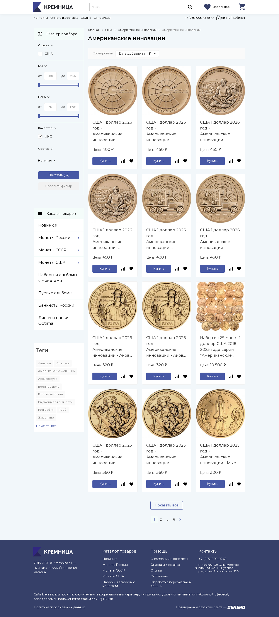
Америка (63, 363)
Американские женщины (56, 371)
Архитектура (47, 378)
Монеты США (51, 262)
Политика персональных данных (59, 607)
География (46, 409)
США (108, 30)
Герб (63, 409)
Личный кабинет (233, 17)
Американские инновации (137, 30)
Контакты (41, 17)
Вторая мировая (50, 394)
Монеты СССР (52, 250)
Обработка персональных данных (171, 584)
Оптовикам (102, 17)
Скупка (86, 17)
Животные (46, 417)
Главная (94, 30)
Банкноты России (56, 305)
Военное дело (49, 386)
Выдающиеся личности (55, 402)
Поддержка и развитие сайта (199, 607)
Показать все (167, 505)
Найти (190, 7)
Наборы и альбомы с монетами (118, 584)
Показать (55, 175)
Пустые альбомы (55, 293)
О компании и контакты (169, 559)
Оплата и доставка (64, 17)
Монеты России (54, 237)
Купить (104, 161)
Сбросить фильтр (58, 186)
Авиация (44, 363)
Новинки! (47, 225)
